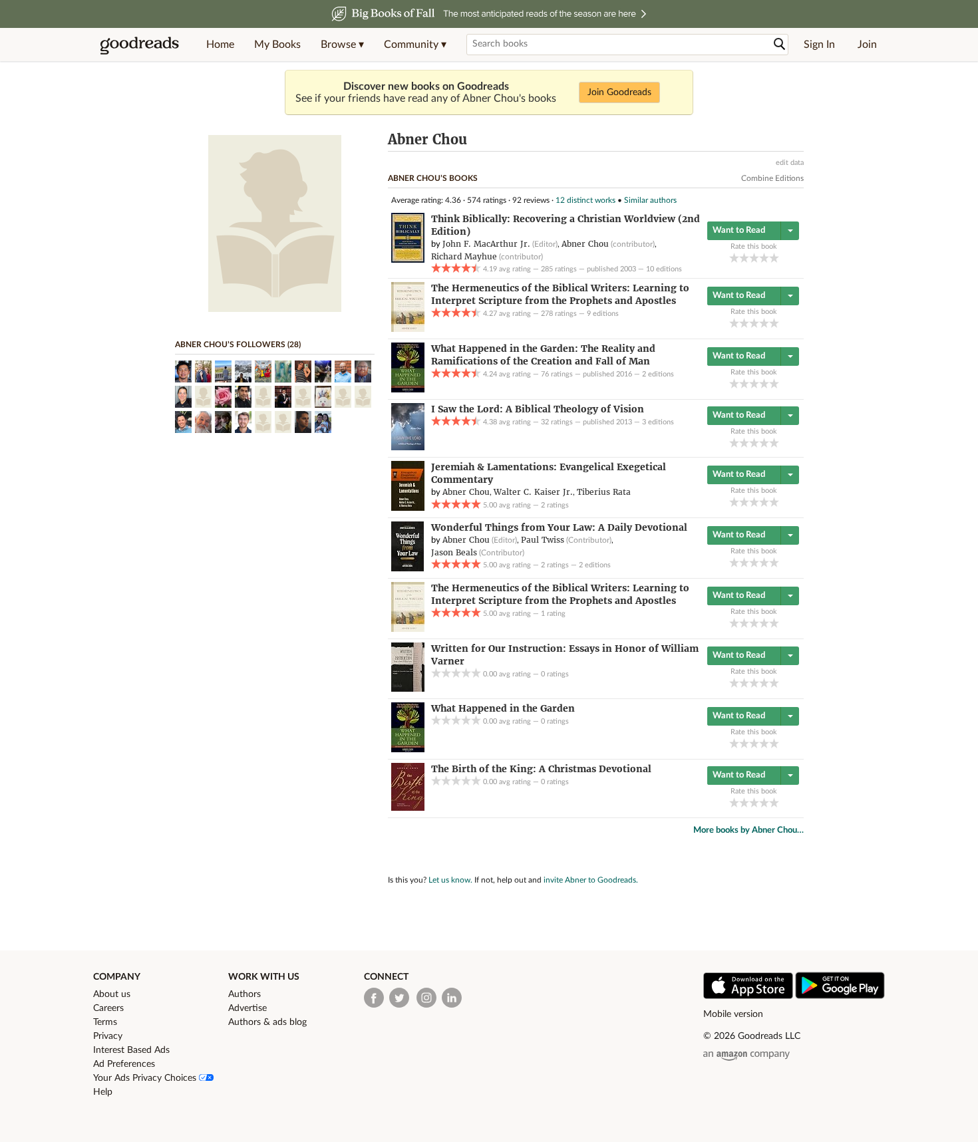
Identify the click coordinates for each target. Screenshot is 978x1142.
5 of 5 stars (774, 258)
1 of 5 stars (734, 258)
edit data (790, 162)
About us (111, 994)
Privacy (107, 1036)
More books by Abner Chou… (748, 830)
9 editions (603, 313)
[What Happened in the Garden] (407, 750)
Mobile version (733, 1014)
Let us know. (450, 880)
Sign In (819, 44)
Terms (105, 1022)
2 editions (658, 374)
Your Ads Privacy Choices (146, 1078)
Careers (108, 1008)
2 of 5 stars (744, 258)
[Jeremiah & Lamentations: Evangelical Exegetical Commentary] (407, 508)
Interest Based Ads (131, 1050)
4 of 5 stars (764, 258)
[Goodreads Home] (139, 44)
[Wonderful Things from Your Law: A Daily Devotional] (407, 569)
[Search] (780, 44)
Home (220, 44)
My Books (277, 44)
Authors (244, 994)
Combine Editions (772, 178)
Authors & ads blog (267, 1022)
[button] (342, 44)
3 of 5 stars (754, 258)
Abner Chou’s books (433, 178)
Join (867, 44)
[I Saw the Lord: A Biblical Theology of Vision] (407, 448)
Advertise (247, 1008)
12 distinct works (585, 200)
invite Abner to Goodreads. (591, 880)
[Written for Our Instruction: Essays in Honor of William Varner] (407, 689)
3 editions (658, 422)
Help (102, 1092)
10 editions (664, 269)
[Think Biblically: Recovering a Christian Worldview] (407, 260)
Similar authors (650, 200)
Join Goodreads (619, 92)
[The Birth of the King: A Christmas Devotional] (407, 808)
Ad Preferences (124, 1064)
